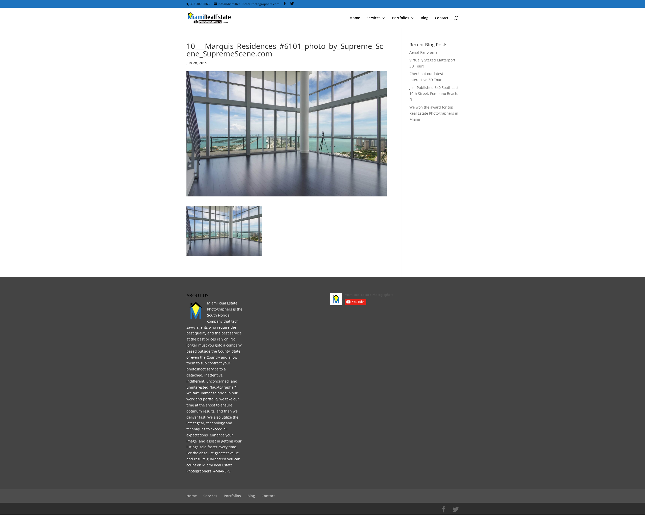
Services (373, 18)
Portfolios (400, 18)
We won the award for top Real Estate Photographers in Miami (433, 113)
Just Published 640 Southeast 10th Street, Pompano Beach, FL (434, 93)
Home (355, 18)
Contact (441, 18)
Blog (424, 18)
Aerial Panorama (423, 52)
